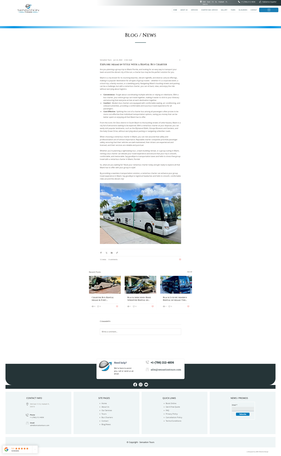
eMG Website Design (262, 451)
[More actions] (179, 60)
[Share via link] (117, 253)
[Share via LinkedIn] (112, 253)
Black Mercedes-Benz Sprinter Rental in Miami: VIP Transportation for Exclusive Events (139, 299)
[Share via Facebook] (101, 253)
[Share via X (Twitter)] (106, 253)
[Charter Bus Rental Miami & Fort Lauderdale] (105, 285)
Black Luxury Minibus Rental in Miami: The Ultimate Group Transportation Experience (175, 299)
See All (189, 272)
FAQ (167, 410)
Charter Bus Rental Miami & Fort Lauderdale (103, 299)
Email (234, 405)
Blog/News (106, 424)
